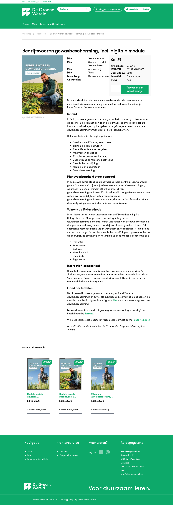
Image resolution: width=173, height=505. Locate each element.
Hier (115, 300)
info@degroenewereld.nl (132, 474)
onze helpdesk (142, 319)
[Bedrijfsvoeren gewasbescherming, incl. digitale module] (42, 84)
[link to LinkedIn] (101, 452)
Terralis (89, 313)
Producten (41, 33)
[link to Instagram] (108, 452)
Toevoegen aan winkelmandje (135, 89)
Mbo (34, 24)
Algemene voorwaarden (85, 499)
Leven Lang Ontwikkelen (52, 24)
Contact (64, 451)
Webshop (26, 33)
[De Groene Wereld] (38, 12)
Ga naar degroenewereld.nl (38, 1)
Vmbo (26, 24)
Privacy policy (66, 499)
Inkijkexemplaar (35, 117)
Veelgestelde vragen (69, 455)
